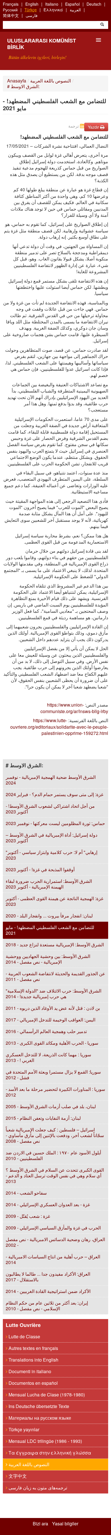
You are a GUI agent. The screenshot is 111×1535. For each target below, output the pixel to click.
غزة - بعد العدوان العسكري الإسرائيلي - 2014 (48, 1204)
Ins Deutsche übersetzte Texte (38, 1406)
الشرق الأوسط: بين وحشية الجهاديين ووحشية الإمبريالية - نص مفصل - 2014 (48, 959)
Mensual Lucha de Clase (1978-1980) (46, 1394)
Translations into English (32, 1359)
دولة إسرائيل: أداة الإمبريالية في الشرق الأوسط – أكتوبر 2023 (51, 838)
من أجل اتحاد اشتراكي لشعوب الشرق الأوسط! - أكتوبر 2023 (50, 809)
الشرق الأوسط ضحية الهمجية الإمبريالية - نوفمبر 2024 (51, 780)
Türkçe (30, 9)
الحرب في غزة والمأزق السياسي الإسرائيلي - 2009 (53, 1227)
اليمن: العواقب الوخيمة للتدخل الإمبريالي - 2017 (50, 1019)
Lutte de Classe (23, 1336)
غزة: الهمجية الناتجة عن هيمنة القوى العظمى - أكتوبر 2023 (54, 901)
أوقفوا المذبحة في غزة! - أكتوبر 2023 (40, 869)
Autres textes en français (32, 1348)
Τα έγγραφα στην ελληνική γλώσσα (49, 1452)
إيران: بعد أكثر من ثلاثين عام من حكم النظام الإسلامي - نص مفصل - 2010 (47, 1305)
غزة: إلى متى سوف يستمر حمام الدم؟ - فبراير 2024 (54, 794)
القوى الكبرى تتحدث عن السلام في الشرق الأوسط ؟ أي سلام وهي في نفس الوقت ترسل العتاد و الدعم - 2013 (55, 1175)
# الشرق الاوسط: (23, 86)
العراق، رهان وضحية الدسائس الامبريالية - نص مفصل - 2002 (55, 1242)
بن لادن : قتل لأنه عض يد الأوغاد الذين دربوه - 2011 (53, 1008)
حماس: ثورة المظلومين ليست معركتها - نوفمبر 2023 (55, 823)
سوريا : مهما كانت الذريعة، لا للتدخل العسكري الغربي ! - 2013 (48, 1057)
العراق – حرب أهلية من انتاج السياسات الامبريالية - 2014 (53, 1259)
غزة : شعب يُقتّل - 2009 (28, 1216)
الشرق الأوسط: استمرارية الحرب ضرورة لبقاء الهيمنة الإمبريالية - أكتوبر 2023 (49, 884)
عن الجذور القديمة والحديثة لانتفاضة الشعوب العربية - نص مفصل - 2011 (55, 976)
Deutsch (94, 4)
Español (72, 4)
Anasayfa (16, 80)
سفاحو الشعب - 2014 (26, 1193)
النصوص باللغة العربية (50, 80)
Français (10, 4)
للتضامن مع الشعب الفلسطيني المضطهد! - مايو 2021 (50, 930)
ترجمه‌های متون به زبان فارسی (37, 1487)
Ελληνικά (53, 9)
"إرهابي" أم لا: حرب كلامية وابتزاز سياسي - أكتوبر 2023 (51, 855)
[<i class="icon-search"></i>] (102, 25)
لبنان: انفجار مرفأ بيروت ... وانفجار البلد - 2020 (49, 915)
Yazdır (94, 127)
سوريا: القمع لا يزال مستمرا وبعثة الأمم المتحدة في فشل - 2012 (53, 1074)
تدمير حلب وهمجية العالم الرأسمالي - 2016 (46, 1031)
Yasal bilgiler (65, 1523)
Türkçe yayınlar (23, 1429)
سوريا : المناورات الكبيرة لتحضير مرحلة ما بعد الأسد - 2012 (55, 1092)
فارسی (32, 15)
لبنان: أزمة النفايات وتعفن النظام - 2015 (43, 1118)
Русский (10, 9)
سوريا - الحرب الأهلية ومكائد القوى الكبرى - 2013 (52, 1043)
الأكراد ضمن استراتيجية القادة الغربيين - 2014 (48, 1291)
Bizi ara (40, 1523)
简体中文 (11, 15)
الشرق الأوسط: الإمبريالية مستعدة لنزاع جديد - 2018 (55, 944)
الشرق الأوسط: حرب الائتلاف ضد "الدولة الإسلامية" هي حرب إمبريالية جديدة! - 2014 (53, 993)
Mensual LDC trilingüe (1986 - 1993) (44, 1441)
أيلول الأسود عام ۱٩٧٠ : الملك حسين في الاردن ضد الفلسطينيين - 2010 (53, 1155)
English (31, 4)
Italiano (51, 4)
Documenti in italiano (29, 1371)
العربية (75, 9)
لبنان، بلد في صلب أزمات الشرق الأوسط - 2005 (51, 1106)
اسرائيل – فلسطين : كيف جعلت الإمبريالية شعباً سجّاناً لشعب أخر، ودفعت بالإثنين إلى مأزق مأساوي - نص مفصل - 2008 (55, 1135)
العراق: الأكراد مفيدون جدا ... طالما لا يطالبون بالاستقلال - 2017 (48, 1277)
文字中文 (17, 1476)
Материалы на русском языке (39, 1418)
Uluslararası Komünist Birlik (41, 44)
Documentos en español (32, 1383)
